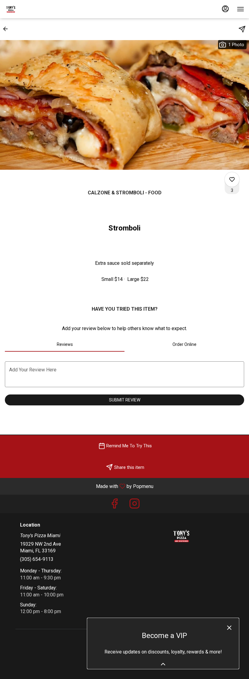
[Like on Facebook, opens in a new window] (114, 505)
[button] (7, 29)
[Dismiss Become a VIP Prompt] (229, 627)
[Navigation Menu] (240, 9)
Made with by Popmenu (79, 486)
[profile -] (225, 8)
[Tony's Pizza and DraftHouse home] (32, 9)
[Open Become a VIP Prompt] (163, 664)
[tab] (64, 344)
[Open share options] (242, 29)
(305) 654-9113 (36, 559)
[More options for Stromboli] (232, 179)
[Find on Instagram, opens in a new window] (134, 505)
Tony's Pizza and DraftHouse (181, 536)
